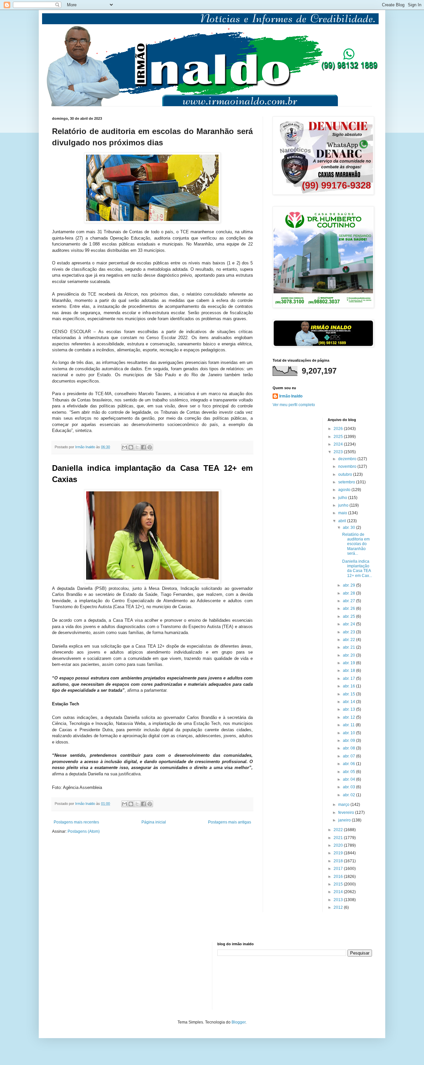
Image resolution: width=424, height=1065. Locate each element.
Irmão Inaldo (290, 396)
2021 (339, 837)
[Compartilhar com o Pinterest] (149, 447)
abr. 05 (349, 771)
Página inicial (153, 822)
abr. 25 (349, 616)
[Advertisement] (85, 975)
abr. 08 (349, 748)
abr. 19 (349, 663)
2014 (339, 891)
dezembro (347, 459)
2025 (339, 436)
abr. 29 (349, 585)
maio (343, 513)
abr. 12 (349, 717)
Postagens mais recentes (76, 822)
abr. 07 (349, 756)
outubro (345, 474)
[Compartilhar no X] (137, 447)
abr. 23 (349, 632)
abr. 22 (349, 639)
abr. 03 (349, 787)
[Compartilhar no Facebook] (143, 447)
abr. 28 (349, 593)
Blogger (238, 1022)
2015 (339, 884)
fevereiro (346, 812)
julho (343, 497)
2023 (339, 452)
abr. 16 (349, 686)
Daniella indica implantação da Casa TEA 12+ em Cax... (357, 568)
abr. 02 (349, 795)
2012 (339, 907)
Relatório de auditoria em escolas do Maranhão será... (356, 544)
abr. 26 (349, 608)
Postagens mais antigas (229, 822)
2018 (339, 861)
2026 (339, 428)
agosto (344, 489)
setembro (347, 482)
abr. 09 (349, 740)
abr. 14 (349, 701)
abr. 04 (349, 779)
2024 (339, 444)
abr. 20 (349, 655)
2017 (339, 868)
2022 (339, 829)
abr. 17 (349, 678)
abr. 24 (349, 624)
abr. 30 (349, 527)
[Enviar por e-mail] (124, 447)
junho (343, 505)
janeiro (345, 820)
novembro (347, 466)
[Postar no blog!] (131, 447)
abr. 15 (349, 694)
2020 (339, 845)
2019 (339, 853)
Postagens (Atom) (84, 831)
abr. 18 (349, 670)
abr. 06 (349, 763)
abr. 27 (349, 601)
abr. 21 (349, 647)
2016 (339, 876)
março (344, 804)
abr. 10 (349, 733)
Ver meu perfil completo (294, 404)
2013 (339, 899)
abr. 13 (349, 709)
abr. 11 (349, 725)
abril (342, 521)
